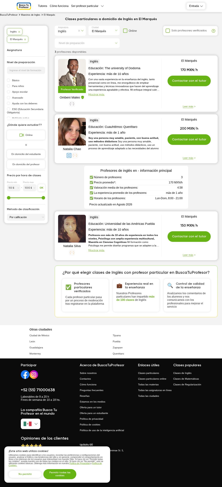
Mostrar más (96, 94)
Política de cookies (90, 424)
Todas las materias (148, 384)
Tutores (42, 6)
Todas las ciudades (148, 396)
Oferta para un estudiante (94, 413)
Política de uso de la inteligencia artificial (102, 430)
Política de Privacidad (79, 463)
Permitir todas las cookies (59, 474)
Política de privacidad (91, 418)
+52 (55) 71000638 (38, 390)
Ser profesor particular (84, 6)
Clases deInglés (182, 373)
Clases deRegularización (187, 384)
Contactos (85, 378)
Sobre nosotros (88, 373)
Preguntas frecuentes (91, 390)
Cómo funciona (59, 6)
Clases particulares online (152, 378)
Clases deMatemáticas (186, 378)
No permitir (25, 474)
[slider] (8, 198)
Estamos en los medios (92, 401)
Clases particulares (148, 373)
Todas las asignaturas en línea (155, 390)
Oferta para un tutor (91, 407)
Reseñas (84, 396)
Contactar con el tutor (189, 80)
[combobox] (58, 31)
